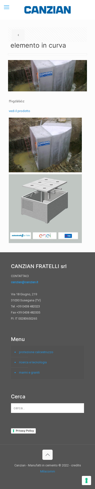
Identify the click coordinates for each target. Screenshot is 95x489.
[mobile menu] (6, 7)
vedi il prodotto (19, 111)
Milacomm (47, 471)
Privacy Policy (25, 430)
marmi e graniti (29, 372)
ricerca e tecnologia (33, 362)
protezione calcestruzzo (36, 352)
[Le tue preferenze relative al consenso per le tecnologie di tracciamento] (86, 480)
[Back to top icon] (47, 455)
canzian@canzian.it (24, 282)
